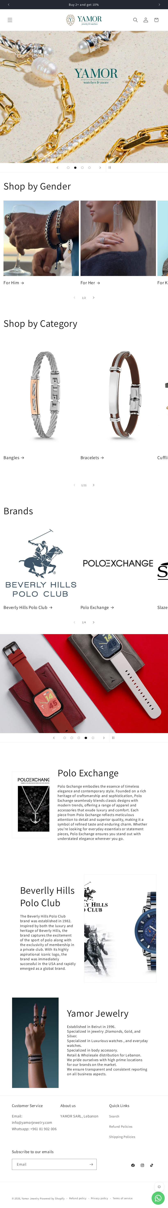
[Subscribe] (91, 1164)
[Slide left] (74, 297)
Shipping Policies (122, 1137)
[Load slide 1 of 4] (68, 167)
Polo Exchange (95, 607)
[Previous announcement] (8, 4)
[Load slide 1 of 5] (64, 737)
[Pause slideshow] (110, 167)
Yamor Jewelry (30, 1198)
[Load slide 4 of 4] (89, 167)
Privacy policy (99, 1198)
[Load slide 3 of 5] (78, 737)
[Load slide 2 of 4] (75, 167)
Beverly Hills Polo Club (25, 607)
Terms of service (123, 1198)
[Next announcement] (159, 4)
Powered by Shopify (52, 1198)
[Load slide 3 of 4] (82, 167)
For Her (88, 282)
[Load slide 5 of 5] (92, 737)
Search (114, 1116)
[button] (10, 20)
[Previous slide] (57, 167)
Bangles (11, 457)
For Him (11, 282)
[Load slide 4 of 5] (86, 737)
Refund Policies (121, 1126)
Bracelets (90, 457)
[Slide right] (93, 297)
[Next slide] (100, 167)
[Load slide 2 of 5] (71, 737)
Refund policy (77, 1198)
